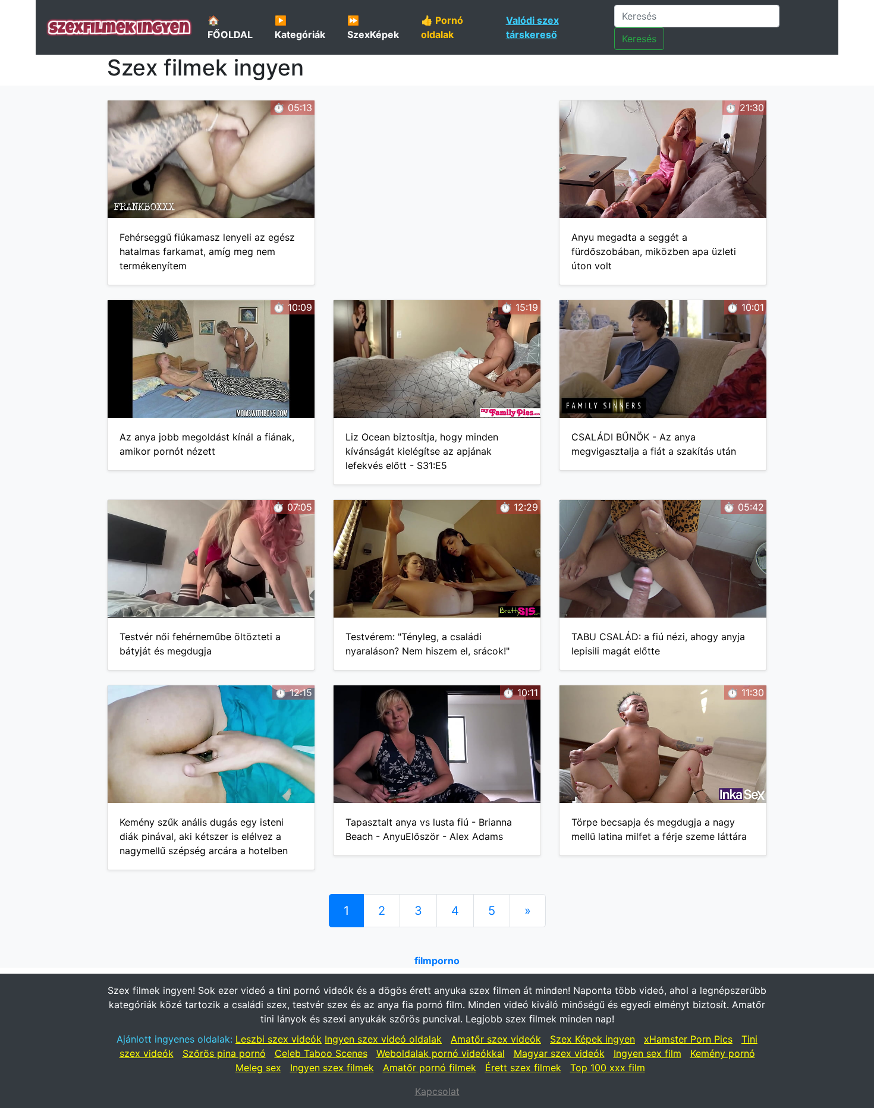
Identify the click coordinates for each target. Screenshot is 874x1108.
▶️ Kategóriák (300, 27)
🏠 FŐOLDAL (230, 27)
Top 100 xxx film (607, 1068)
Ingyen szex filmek (332, 1068)
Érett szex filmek (523, 1068)
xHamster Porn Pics (688, 1039)
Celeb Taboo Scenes (321, 1053)
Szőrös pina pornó (224, 1053)
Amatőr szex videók (496, 1039)
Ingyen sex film (647, 1053)
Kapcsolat (437, 1091)
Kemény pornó (722, 1053)
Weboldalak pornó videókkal (440, 1053)
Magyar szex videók (559, 1053)
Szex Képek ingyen (592, 1039)
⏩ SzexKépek (373, 27)
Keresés (639, 39)
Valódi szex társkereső (532, 27)
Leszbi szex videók (278, 1039)
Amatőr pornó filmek (429, 1068)
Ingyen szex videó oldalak (383, 1039)
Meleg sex (258, 1068)
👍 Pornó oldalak (442, 27)
